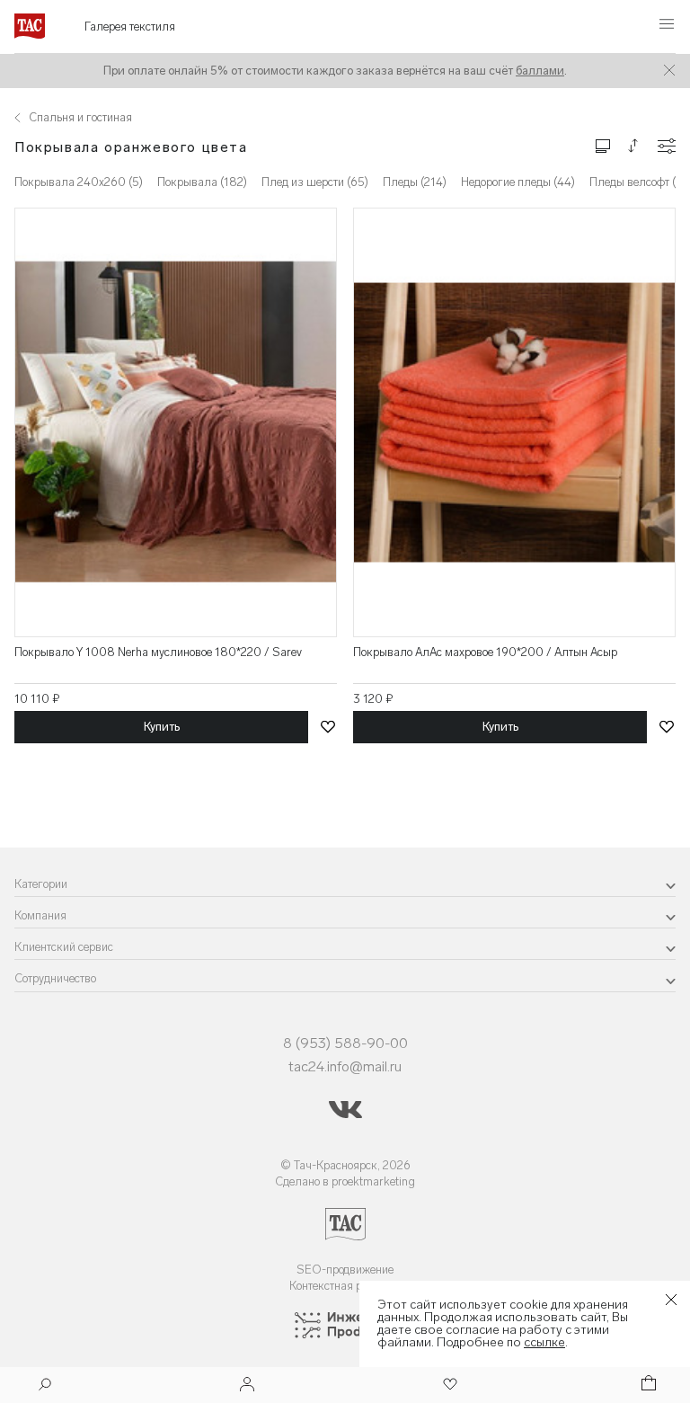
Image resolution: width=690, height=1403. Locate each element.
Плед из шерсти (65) (314, 182)
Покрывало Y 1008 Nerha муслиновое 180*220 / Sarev (158, 652)
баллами (540, 70)
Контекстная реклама (345, 1285)
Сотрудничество (55, 978)
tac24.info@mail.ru (345, 1066)
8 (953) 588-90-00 (345, 1043)
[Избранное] (448, 1385)
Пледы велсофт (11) (639, 182)
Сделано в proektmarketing (345, 1181)
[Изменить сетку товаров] (603, 145)
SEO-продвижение (345, 1269)
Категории (40, 884)
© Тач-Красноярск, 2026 (345, 1165)
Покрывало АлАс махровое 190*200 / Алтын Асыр (485, 652)
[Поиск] (45, 1386)
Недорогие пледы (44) (518, 182)
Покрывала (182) (202, 182)
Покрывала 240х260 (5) (78, 182)
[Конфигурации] (667, 146)
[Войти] (247, 1385)
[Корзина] (647, 1385)
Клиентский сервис (63, 947)
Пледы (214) (415, 182)
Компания (40, 915)
